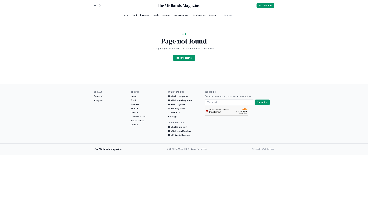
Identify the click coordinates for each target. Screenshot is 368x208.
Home (125, 15)
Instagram (98, 100)
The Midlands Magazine (178, 5)
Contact (212, 15)
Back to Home (184, 57)
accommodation (181, 15)
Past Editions (265, 5)
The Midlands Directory (179, 135)
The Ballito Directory (177, 127)
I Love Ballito (174, 112)
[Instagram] (99, 5)
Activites (166, 15)
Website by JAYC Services (263, 149)
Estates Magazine (176, 108)
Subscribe (262, 102)
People (155, 15)
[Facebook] (95, 5)
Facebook (99, 96)
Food (134, 15)
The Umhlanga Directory (179, 131)
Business (144, 15)
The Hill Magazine (176, 104)
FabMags (172, 116)
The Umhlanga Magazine (180, 100)
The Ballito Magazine (178, 96)
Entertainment (199, 15)
